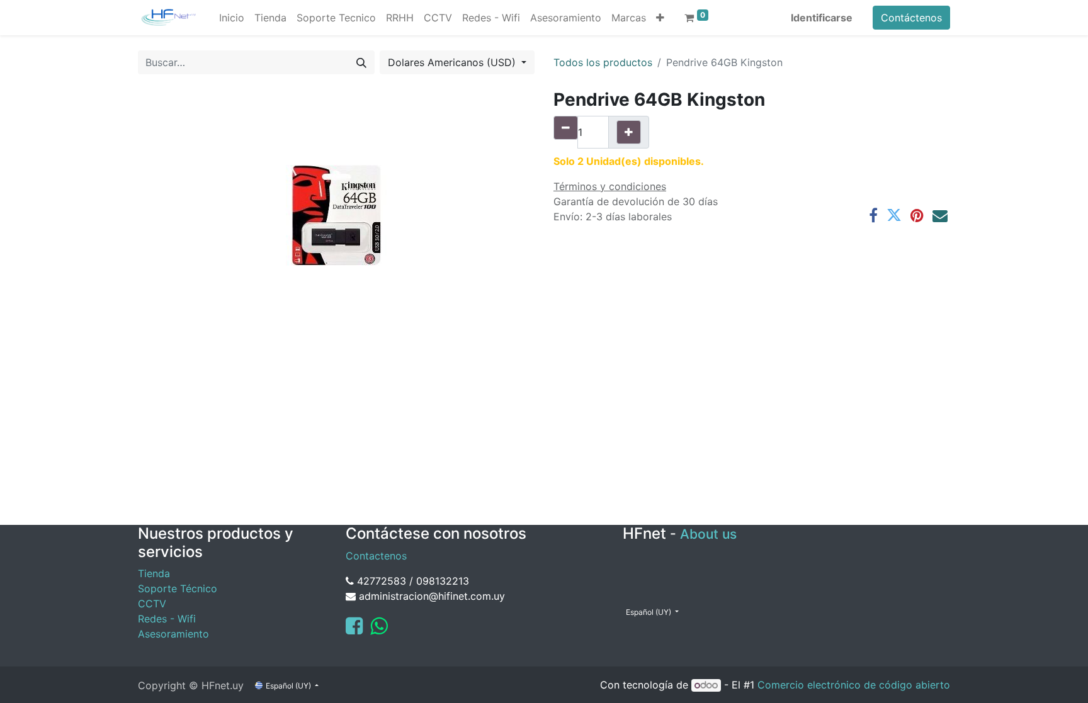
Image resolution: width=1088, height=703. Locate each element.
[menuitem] (231, 17)
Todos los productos (602, 62)
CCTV (152, 603)
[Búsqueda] (361, 62)
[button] (660, 17)
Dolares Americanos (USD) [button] (453, 62)
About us (708, 534)
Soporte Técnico (177, 588)
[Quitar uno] (565, 128)
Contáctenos (911, 17)
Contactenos (376, 555)
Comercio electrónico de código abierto (853, 684)
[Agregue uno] (628, 132)
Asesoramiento (173, 633)
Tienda (154, 573)
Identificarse (822, 17)
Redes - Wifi (167, 618)
